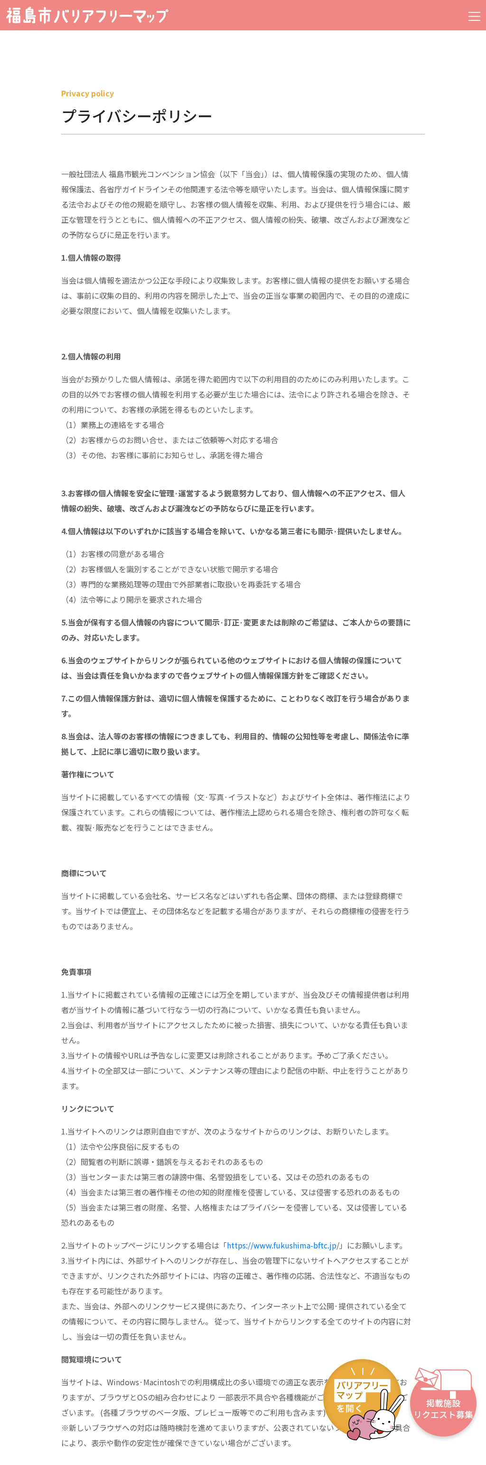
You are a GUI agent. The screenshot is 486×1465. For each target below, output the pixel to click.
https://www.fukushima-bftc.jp (281, 1245)
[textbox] (239, 808)
